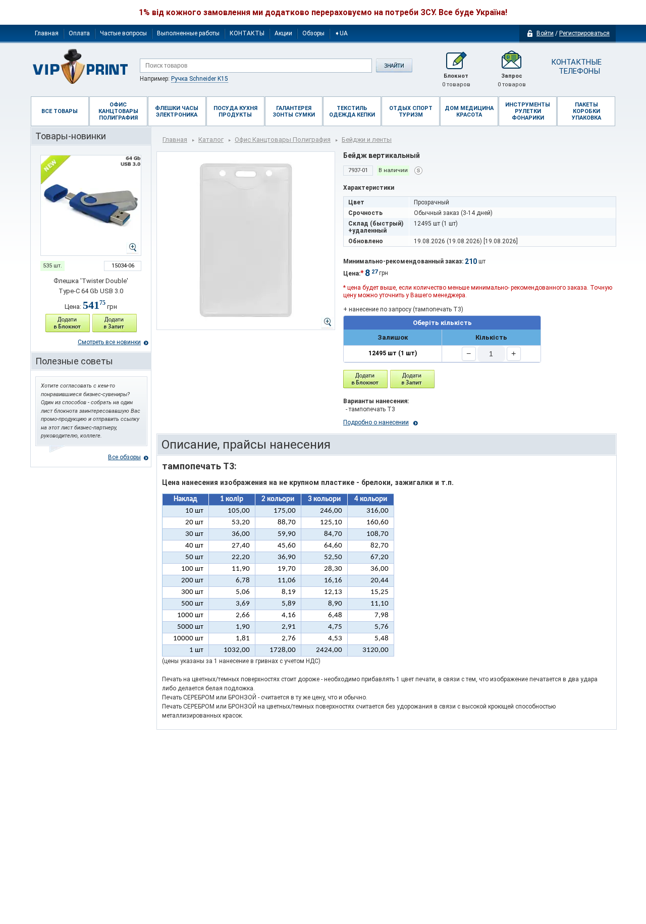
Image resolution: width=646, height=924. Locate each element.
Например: (184, 78)
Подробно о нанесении (376, 422)
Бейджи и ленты (367, 139)
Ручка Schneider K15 (199, 78)
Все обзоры (124, 457)
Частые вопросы (123, 33)
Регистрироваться (584, 33)
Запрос (512, 80)
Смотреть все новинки (109, 342)
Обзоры (313, 33)
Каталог (211, 139)
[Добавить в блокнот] (365, 379)
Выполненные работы (188, 33)
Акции (283, 33)
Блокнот (456, 80)
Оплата (79, 33)
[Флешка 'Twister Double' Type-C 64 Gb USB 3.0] (90, 205)
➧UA (341, 33)
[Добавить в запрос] (114, 323)
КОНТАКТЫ (247, 33)
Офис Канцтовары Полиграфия (283, 139)
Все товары (59, 111)
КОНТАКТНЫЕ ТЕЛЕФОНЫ (575, 67)
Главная (47, 33)
